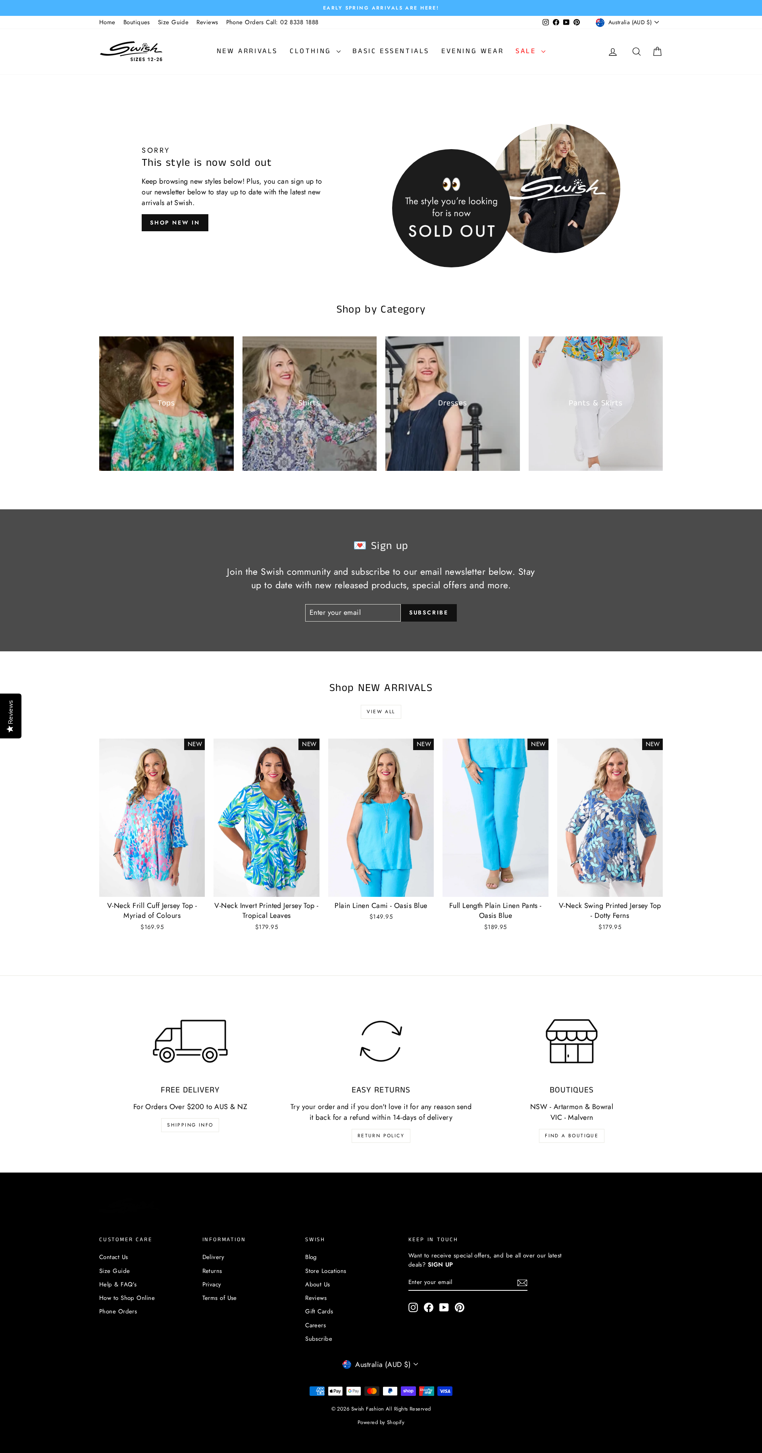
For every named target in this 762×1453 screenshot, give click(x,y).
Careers (315, 1325)
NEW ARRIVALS (247, 51)
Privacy (211, 1284)
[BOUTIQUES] (572, 1041)
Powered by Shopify (381, 1422)
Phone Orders (118, 1311)
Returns (212, 1271)
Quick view (152, 888)
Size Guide (173, 22)
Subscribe (318, 1338)
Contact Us (113, 1257)
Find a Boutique (571, 1135)
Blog (311, 1257)
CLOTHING (312, 51)
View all (381, 711)
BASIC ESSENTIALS (390, 51)
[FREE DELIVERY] (190, 1041)
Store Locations (325, 1271)
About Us (317, 1284)
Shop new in (175, 222)
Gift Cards (319, 1311)
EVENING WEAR (472, 51)
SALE (527, 51)
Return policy (381, 1135)
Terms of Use (219, 1298)
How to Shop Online (127, 1298)
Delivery (213, 1257)
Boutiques (136, 22)
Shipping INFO (190, 1125)
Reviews (207, 22)
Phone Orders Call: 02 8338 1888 (272, 22)
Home (107, 22)
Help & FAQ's (118, 1284)
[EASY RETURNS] (381, 1041)
